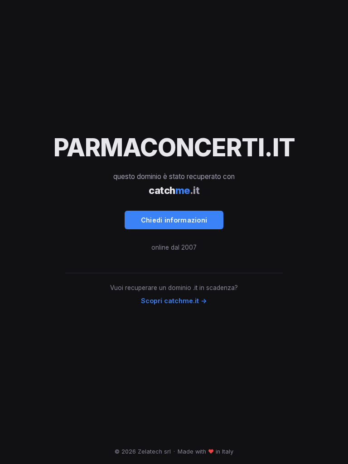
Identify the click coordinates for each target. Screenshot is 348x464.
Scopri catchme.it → (174, 300)
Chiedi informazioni (174, 220)
